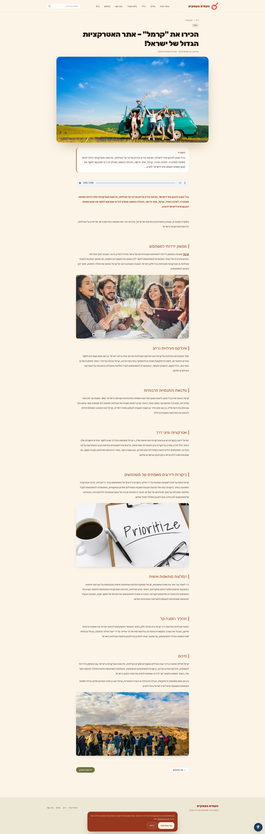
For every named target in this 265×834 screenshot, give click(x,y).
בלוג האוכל (132, 6)
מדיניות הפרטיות (163, 819)
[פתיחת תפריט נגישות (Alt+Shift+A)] (258, 827)
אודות (152, 6)
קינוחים (107, 6)
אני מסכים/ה (166, 825)
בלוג (98, 6)
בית (197, 20)
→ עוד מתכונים (179, 770)
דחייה (152, 825)
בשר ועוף (119, 6)
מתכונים (189, 20)
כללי (144, 6)
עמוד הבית (164, 6)
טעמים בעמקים (207, 806)
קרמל (186, 254)
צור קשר (50, 807)
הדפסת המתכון (85, 770)
